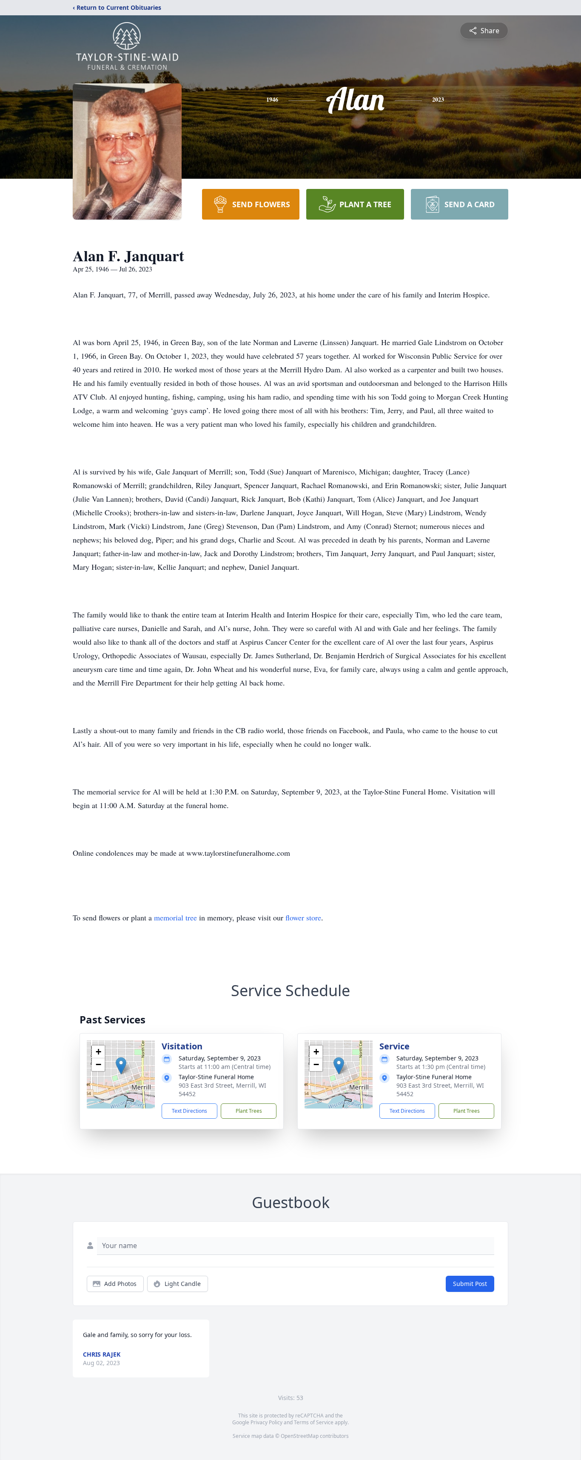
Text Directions (189, 1110)
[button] (121, 1065)
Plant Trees (249, 1110)
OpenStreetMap (300, 1436)
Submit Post (470, 1284)
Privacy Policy (266, 1422)
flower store (303, 917)
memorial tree (175, 917)
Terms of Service (313, 1422)
